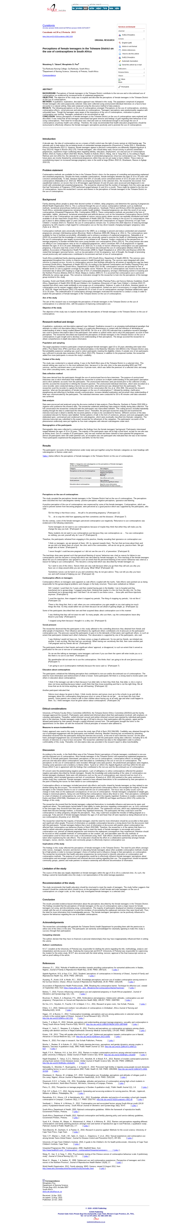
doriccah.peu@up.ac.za (52, 1191)
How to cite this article (130, 54)
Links (115, 970)
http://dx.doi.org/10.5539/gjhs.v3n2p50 (119, 1055)
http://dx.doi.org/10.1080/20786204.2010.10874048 (106, 1024)
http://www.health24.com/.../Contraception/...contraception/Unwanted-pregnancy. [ (78, 1150)
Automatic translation (130, 61)
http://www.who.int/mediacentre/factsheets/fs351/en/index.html (68, 1168)
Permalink (125, 87)
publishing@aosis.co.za (96, 1222)
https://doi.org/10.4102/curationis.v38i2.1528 (58, 36)
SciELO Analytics (128, 35)
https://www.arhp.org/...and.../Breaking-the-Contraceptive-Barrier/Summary (94, 988)
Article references (128, 50)
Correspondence (49, 75)
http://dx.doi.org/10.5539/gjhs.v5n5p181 (59, 1063)
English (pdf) (127, 43)
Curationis (49, 25)
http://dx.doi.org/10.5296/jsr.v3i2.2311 (58, 1018)
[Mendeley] (119, 79)
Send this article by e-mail (132, 65)
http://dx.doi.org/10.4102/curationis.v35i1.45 (114, 1099)
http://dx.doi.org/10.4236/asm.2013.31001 (93, 1037)
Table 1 (45, 456)
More (123, 79)
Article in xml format (129, 46)
